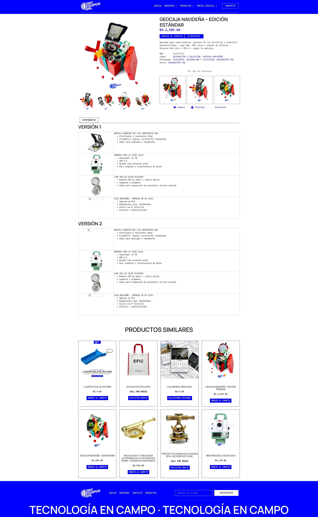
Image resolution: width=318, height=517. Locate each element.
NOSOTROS (169, 5)
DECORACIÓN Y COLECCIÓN (186, 56)
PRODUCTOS (185, 5)
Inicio (113, 493)
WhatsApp (195, 36)
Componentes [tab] (89, 120)
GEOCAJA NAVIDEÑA (213, 56)
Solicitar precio (138, 398)
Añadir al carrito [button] (172, 103)
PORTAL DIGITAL (205, 5)
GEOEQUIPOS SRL (225, 59)
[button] (193, 36)
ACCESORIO (178, 59)
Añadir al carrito (172, 36)
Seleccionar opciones (179, 398)
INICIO (157, 5)
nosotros (124, 493)
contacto (137, 493)
